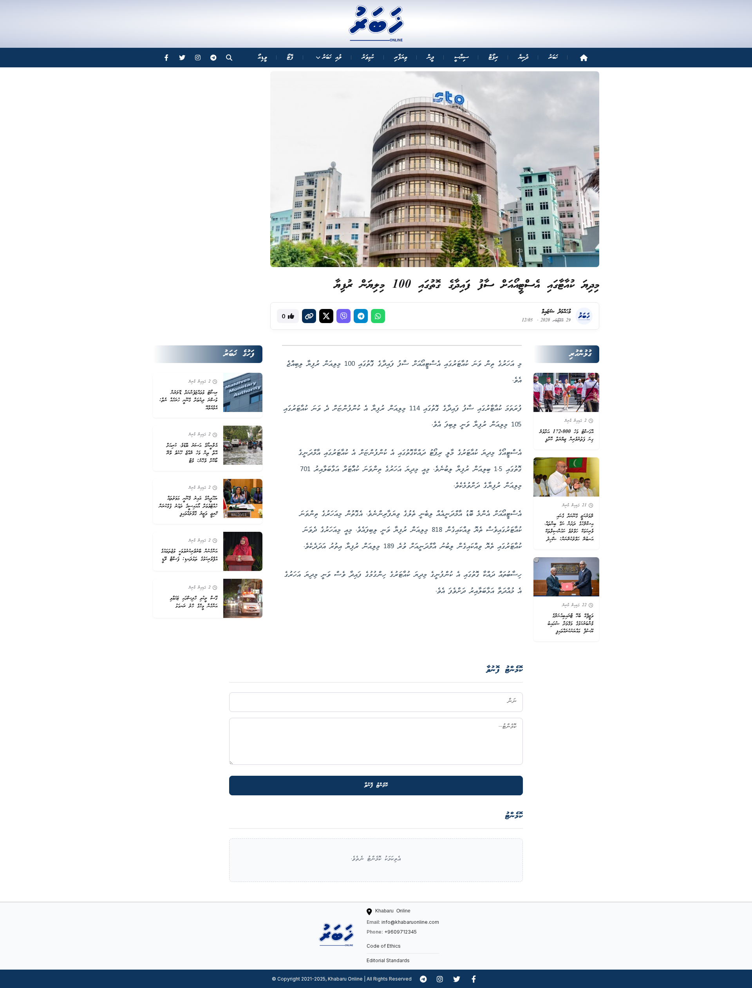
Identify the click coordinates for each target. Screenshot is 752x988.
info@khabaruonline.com (410, 922)
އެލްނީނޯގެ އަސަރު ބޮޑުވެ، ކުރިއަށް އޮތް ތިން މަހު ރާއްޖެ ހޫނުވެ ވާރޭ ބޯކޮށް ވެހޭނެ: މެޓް (191, 453)
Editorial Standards (388, 960)
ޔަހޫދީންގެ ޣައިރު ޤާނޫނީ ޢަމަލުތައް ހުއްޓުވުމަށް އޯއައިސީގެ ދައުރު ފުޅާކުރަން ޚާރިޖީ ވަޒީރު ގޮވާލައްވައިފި (188, 506)
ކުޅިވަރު (368, 57)
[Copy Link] (309, 316)
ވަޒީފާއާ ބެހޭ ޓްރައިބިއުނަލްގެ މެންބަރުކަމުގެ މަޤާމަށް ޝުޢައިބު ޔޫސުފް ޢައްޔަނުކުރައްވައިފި (570, 624)
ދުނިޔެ (523, 57)
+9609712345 (400, 932)
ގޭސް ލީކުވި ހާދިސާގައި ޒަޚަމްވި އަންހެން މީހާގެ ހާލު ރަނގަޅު (193, 602)
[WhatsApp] (378, 316)
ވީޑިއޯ (262, 57)
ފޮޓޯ (290, 57)
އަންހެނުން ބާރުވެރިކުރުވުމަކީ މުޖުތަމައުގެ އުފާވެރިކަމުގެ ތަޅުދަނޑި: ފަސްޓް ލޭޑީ (189, 555)
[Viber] (343, 316)
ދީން (430, 57)
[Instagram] (198, 57)
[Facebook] (166, 57)
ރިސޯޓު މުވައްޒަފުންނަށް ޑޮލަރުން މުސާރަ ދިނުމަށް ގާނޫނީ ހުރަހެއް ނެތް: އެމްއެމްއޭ (188, 400)
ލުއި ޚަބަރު (332, 57)
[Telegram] (213, 57)
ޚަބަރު (553, 57)
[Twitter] (182, 57)
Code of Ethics (384, 946)
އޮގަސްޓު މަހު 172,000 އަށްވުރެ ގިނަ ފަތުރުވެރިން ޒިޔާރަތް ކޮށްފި (566, 436)
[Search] (229, 57)
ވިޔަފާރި (400, 57)
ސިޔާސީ (461, 57)
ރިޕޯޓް (493, 57)
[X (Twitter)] (326, 316)
